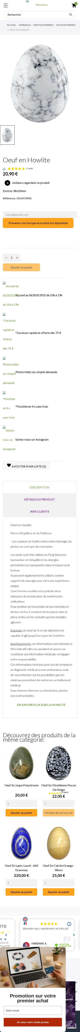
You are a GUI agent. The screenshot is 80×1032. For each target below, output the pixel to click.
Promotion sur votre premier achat (33, 998)
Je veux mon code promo (33, 1022)
